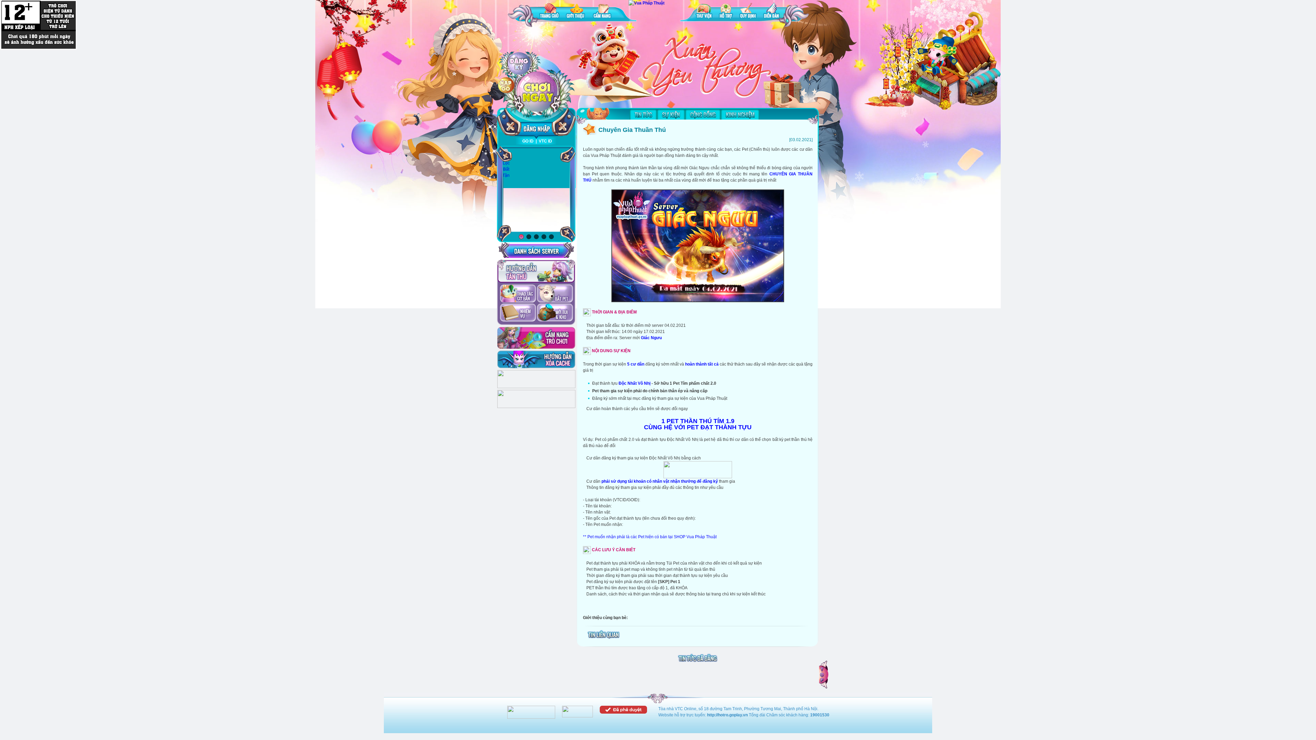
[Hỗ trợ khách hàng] (536, 406)
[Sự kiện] (671, 114)
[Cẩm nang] (603, 12)
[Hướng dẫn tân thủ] (536, 271)
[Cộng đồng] (703, 114)
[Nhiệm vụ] (518, 313)
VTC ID (545, 141)
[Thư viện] (703, 12)
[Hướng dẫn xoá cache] (536, 359)
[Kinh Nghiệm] (740, 114)
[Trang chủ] (549, 12)
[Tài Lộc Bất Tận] (506, 163)
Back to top (824, 675)
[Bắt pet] (555, 294)
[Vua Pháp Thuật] (647, 3)
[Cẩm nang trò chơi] (536, 338)
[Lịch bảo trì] (536, 386)
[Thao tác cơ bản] (518, 294)
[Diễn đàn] (771, 12)
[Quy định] (748, 12)
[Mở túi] (555, 313)
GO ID (528, 141)
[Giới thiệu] (576, 12)
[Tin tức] (643, 114)
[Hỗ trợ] (726, 12)
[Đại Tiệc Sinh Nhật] (536, 190)
